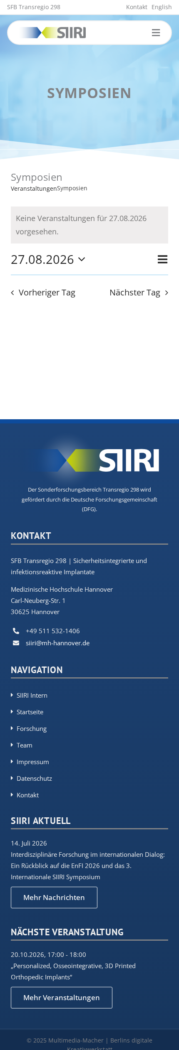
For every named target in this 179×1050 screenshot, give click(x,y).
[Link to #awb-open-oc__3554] (156, 32)
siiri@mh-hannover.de (58, 643)
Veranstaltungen (34, 188)
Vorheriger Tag (47, 292)
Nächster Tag (134, 292)
